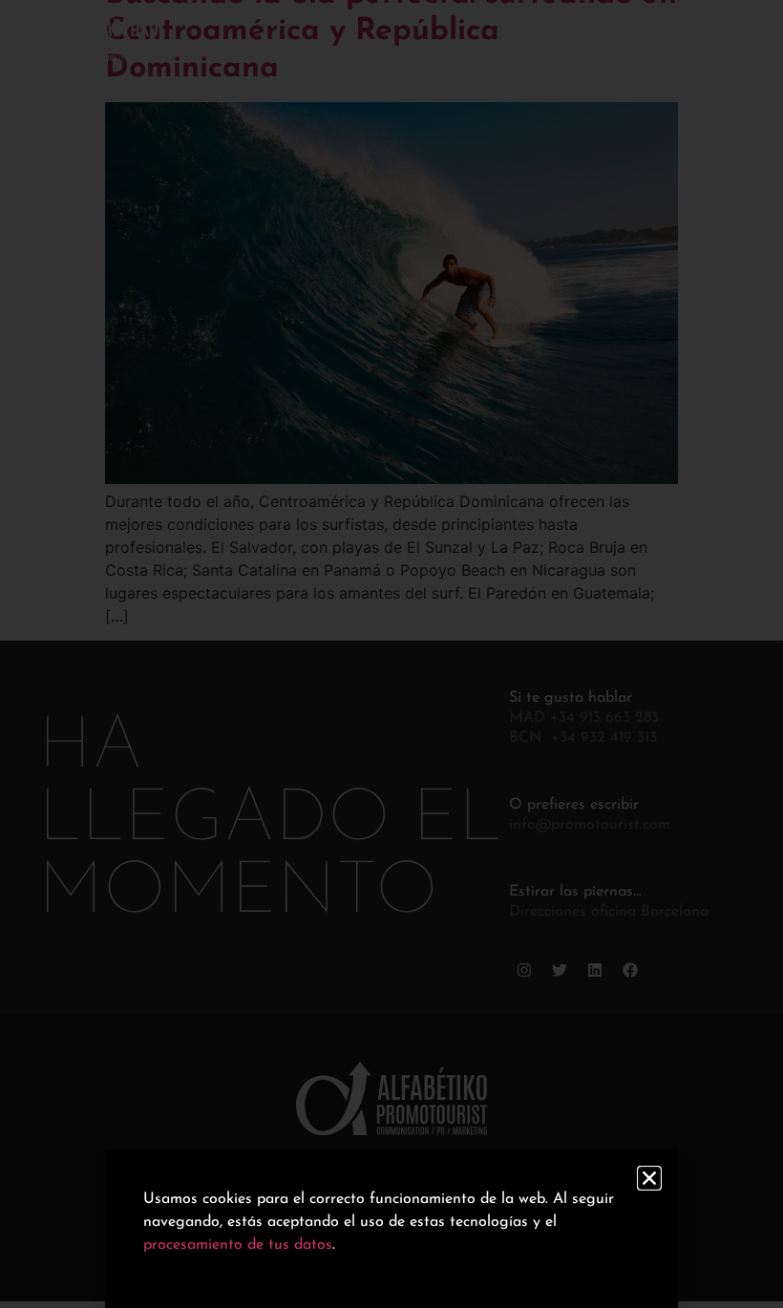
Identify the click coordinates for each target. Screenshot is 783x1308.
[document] (391, 654)
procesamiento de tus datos (237, 1245)
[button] (649, 1178)
